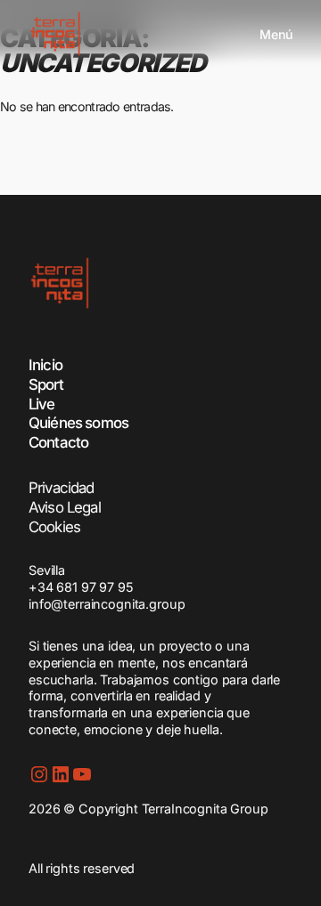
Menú (275, 34)
